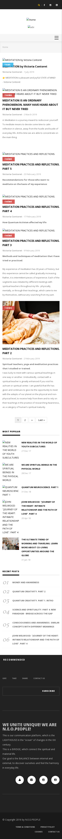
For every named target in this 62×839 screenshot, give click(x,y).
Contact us (39, 678)
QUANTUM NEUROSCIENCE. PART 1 (39, 487)
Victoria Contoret (12, 71)
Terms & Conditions (25, 827)
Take (7, 64)
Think (8, 95)
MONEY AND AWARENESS (25, 582)
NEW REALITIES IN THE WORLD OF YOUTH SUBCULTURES (39, 444)
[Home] (31, 19)
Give (4, 678)
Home (5, 47)
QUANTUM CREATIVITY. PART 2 (28, 591)
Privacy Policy (48, 827)
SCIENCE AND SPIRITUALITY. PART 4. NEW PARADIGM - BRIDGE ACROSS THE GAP (34, 611)
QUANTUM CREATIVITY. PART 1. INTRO (32, 600)
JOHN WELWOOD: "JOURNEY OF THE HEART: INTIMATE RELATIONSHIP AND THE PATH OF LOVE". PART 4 (39, 507)
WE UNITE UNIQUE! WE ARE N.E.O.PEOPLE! (29, 727)
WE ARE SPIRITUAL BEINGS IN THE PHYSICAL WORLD (39, 466)
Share (25, 678)
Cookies (38, 832)
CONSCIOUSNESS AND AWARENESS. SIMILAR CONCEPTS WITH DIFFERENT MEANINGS (35, 624)
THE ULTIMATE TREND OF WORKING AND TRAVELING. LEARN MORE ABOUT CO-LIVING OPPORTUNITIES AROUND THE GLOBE (39, 547)
